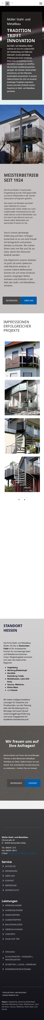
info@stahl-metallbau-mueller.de (22, 853)
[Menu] (40, 3)
